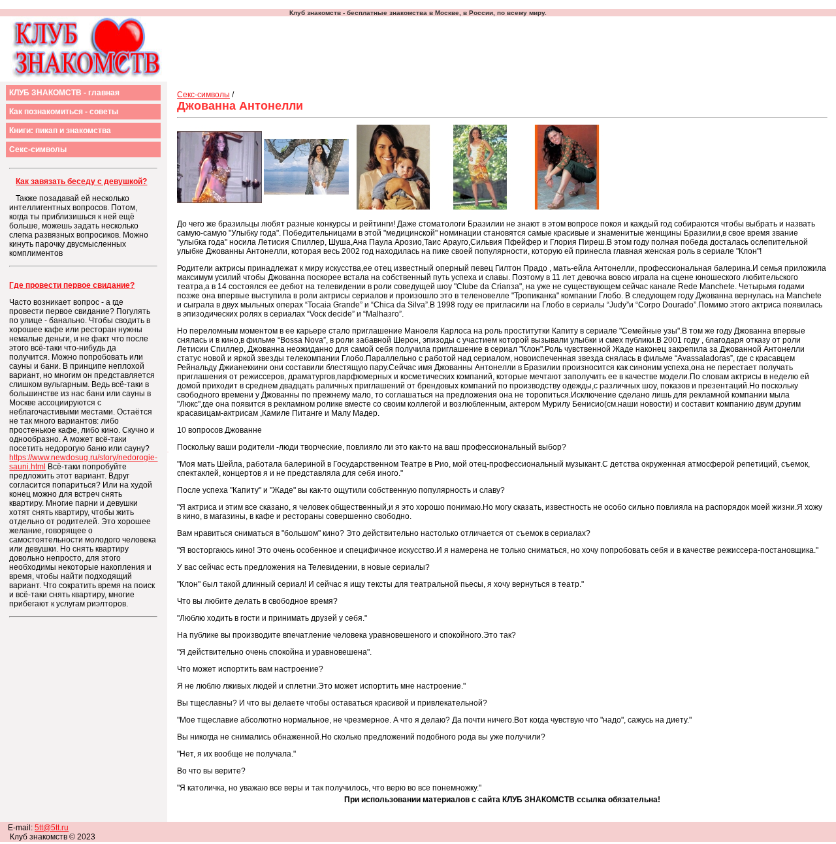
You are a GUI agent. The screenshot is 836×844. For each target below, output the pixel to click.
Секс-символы (38, 149)
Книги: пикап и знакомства (60, 130)
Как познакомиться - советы (63, 111)
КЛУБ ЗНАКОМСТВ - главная (64, 92)
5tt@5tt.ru (52, 827)
